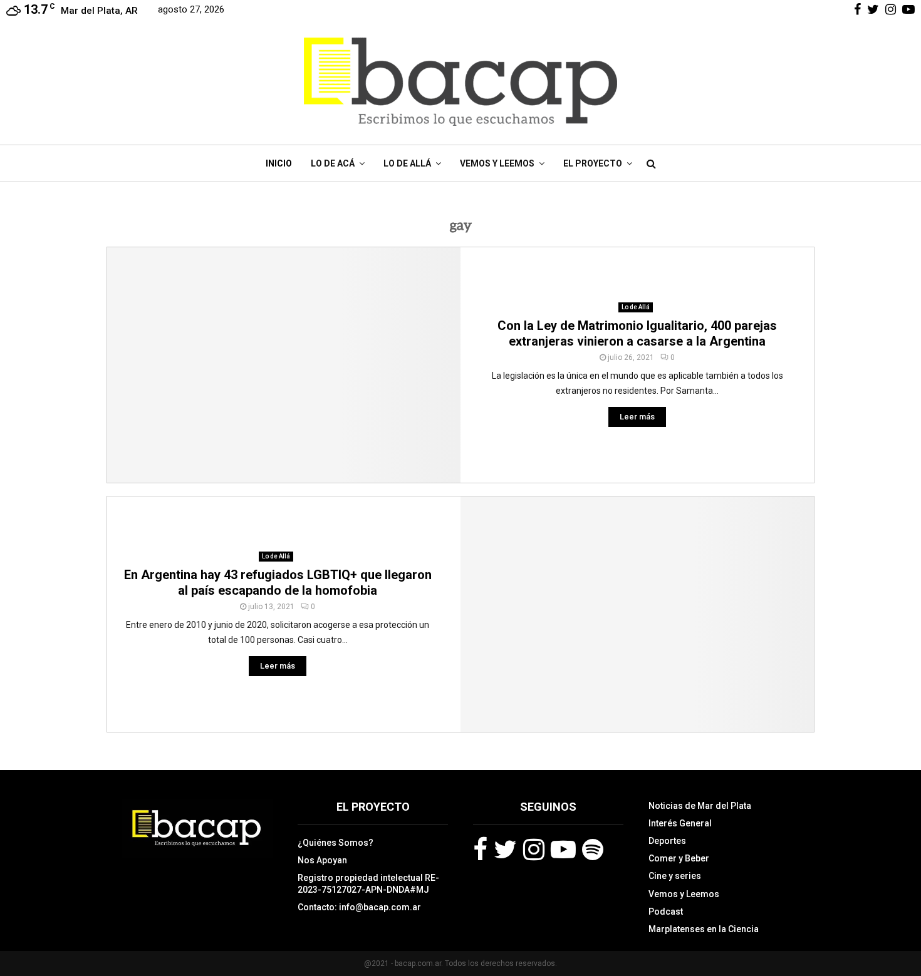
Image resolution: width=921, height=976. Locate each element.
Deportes (667, 841)
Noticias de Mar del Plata (699, 806)
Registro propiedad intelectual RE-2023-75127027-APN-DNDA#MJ (368, 883)
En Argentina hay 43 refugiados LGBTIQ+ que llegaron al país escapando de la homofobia (278, 582)
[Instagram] (533, 849)
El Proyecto (592, 163)
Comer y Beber (678, 858)
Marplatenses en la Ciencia (703, 929)
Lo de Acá (333, 163)
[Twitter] (505, 849)
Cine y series (674, 876)
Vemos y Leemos (497, 163)
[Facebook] (480, 849)
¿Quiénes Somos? (335, 843)
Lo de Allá (407, 163)
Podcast (665, 912)
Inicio (279, 163)
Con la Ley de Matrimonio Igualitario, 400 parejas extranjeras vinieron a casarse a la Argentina (637, 333)
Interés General (680, 823)
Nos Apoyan (322, 860)
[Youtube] (563, 849)
